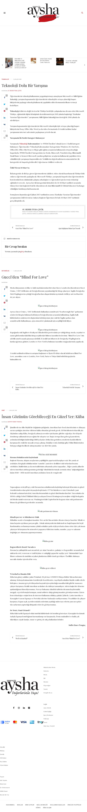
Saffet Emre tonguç (15, 422)
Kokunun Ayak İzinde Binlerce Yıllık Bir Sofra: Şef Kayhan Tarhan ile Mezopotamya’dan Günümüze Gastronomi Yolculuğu (72, 64)
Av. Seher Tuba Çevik (14, 90)
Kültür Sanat (3, 791)
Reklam (20, 805)
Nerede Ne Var (4, 795)
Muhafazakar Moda (49, 667)
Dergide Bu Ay (48, 693)
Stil (44, 678)
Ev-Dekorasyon (5, 787)
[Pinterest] (29, 708)
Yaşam (2, 776)
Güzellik (2, 747)
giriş (22, 251)
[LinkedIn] (24, 708)
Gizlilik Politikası (74, 805)
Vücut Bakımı (4, 765)
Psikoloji (46, 719)
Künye (38, 807)
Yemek (46, 689)
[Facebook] (14, 708)
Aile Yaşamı (3, 780)
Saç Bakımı (3, 761)
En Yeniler (5, 270)
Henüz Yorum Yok (13, 238)
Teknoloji (5, 79)
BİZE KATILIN (29, 805)
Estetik (2, 754)
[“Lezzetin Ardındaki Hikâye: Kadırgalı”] (34, 61)
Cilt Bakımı (3, 758)
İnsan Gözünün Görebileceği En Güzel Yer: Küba (43, 416)
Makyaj (2, 750)
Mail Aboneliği (42, 805)
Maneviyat (3, 784)
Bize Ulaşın (47, 807)
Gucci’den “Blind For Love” (25, 276)
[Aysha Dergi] (43, 12)
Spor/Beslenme (48, 715)
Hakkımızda (10, 805)
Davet (45, 722)
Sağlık (45, 704)
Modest (46, 682)
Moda (45, 674)
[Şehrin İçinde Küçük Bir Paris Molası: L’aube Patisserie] (8, 60)
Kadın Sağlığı (47, 711)
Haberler (46, 671)
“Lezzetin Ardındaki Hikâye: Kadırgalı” (46, 61)
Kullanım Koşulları (57, 805)
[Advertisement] (43, 42)
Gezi (3, 410)
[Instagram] (19, 708)
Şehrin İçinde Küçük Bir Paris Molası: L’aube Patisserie (20, 60)
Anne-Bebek (47, 708)
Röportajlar (47, 685)
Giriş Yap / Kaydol (49, 726)
